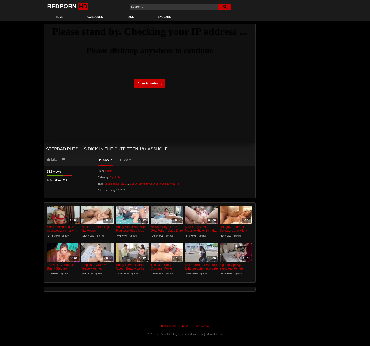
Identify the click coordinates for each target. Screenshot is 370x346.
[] (224, 7)
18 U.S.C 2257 (200, 325)
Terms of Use (168, 325)
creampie (144, 183)
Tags (130, 17)
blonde (134, 183)
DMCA (184, 325)
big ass (115, 183)
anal (107, 183)
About (107, 160)
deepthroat (157, 183)
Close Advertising (150, 83)
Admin (108, 170)
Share (127, 160)
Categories (95, 17)
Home (59, 17)
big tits (124, 183)
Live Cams (164, 17)
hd (178, 183)
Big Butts (115, 177)
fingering (170, 183)
